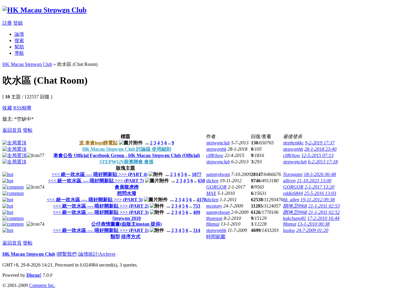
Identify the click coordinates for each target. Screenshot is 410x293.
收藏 (7, 107)
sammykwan (218, 174)
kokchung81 (294, 218)
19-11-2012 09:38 (317, 199)
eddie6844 (293, 193)
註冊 (7, 23)
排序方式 (130, 236)
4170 (201, 199)
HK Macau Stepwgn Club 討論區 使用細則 (126, 149)
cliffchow (214, 155)
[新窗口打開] (14, 142)
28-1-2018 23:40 (320, 149)
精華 (27, 107)
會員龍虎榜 (127, 187)
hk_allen (291, 199)
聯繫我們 (67, 254)
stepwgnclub (218, 142)
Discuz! (33, 275)
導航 (19, 53)
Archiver (107, 254)
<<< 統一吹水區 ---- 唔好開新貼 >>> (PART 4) (99, 174)
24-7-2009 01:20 (312, 230)
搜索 (19, 40)
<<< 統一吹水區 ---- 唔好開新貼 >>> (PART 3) (101, 212)
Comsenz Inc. (42, 285)
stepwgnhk (216, 149)
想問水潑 (126, 193)
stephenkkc (293, 142)
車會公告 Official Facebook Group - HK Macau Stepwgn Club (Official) (126, 155)
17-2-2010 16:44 (323, 218)
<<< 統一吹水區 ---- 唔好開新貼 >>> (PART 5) (95, 199)
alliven (289, 180)
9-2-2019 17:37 (320, 142)
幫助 (19, 46)
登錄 (18, 23)
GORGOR (216, 187)
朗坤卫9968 (295, 205)
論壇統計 (88, 254)
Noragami (293, 174)
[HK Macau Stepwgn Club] (44, 10)
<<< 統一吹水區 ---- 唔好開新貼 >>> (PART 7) (96, 180)
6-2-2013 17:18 (323, 161)
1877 (196, 174)
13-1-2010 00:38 (313, 224)
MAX (211, 193)
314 (196, 230)
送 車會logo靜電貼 (98, 142)
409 (196, 212)
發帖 (27, 130)
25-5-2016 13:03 (320, 193)
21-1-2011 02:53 (324, 205)
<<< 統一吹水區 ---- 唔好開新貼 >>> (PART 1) (101, 230)
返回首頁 (12, 130)
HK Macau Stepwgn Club (27, 64)
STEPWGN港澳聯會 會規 (126, 161)
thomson (214, 218)
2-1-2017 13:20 (319, 187)
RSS (17, 107)
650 (201, 180)
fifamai (212, 224)
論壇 (19, 34)
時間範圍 (215, 236)
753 (196, 205)
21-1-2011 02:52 (324, 212)
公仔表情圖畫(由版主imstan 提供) (126, 224)
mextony (214, 205)
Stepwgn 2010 (126, 218)
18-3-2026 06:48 (320, 174)
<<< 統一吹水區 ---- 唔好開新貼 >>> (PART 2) (101, 205)
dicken (212, 180)
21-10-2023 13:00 (314, 180)
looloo (289, 230)
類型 (115, 236)
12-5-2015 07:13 (317, 155)
